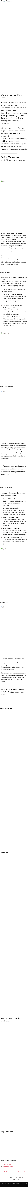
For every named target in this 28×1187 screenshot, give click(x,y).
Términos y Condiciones (6, 1183)
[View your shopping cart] (25, 2)
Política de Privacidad (16, 1183)
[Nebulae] (9, 2)
